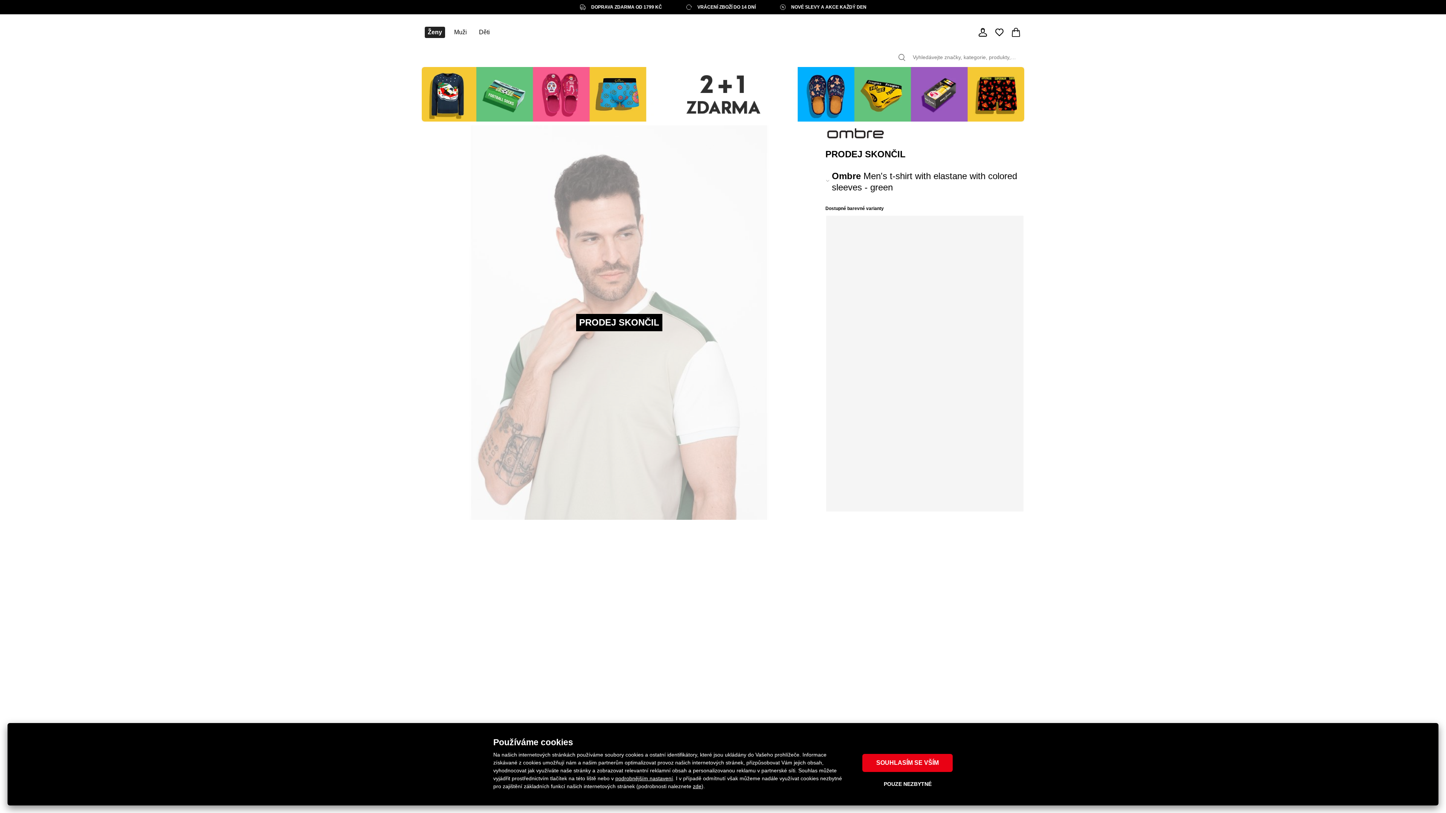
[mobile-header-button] (983, 32)
